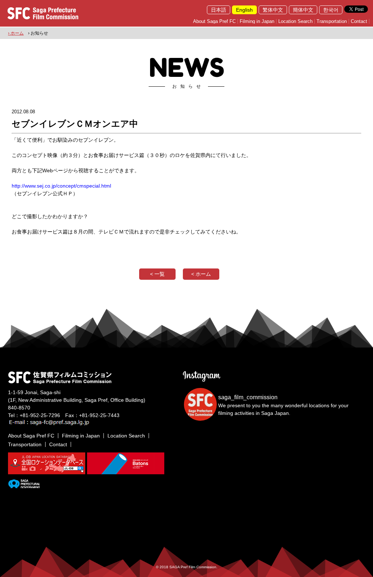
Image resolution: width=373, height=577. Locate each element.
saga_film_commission (248, 397)
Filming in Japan (257, 21)
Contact (359, 21)
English (244, 10)
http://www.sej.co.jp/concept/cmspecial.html (61, 186)
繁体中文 (273, 10)
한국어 (330, 10)
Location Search (295, 21)
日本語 (218, 10)
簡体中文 (303, 10)
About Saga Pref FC (214, 21)
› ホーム (16, 33)
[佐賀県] (24, 485)
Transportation (332, 21)
